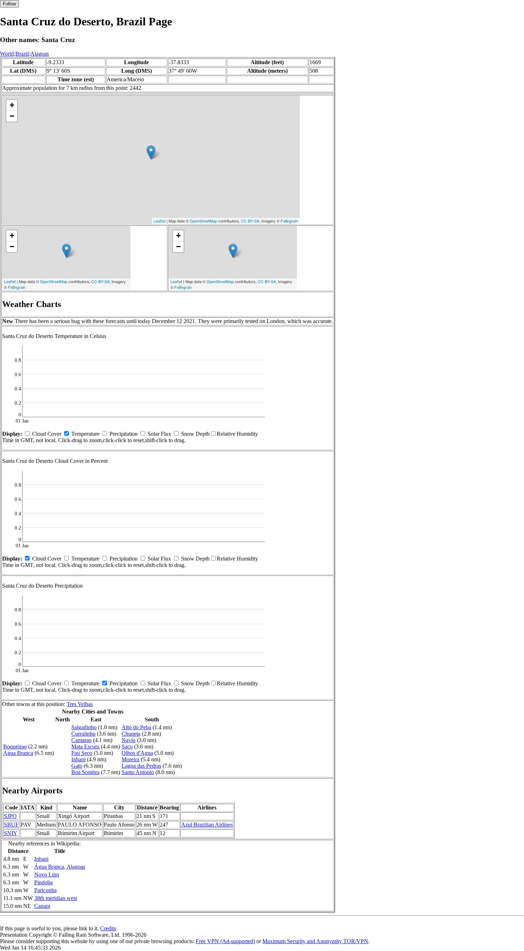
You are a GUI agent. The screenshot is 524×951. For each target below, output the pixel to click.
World (7, 54)
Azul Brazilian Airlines (207, 825)
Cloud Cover (46, 434)
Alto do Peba (136, 727)
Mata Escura (85, 746)
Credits (108, 928)
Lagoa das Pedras (141, 766)
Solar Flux (159, 434)
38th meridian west (55, 898)
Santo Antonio (138, 772)
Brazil (22, 54)
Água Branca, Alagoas (59, 867)
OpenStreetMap (203, 221)
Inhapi (78, 759)
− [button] (12, 116)
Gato (76, 766)
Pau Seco (81, 753)
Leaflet (159, 221)
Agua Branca (18, 753)
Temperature (85, 434)
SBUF (11, 825)
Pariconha (45, 890)
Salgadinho (84, 727)
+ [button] (12, 105)
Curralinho (83, 734)
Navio (128, 740)
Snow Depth (195, 434)
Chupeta (131, 734)
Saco (127, 746)
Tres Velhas (80, 704)
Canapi (42, 906)
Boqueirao (15, 746)
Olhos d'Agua (137, 753)
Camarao (81, 740)
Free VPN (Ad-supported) (225, 941)
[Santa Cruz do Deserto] (151, 152)
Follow (9, 3)
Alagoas (39, 54)
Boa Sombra (85, 772)
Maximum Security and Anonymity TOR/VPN (315, 941)
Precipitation (123, 434)
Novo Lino (46, 874)
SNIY (10, 833)
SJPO (10, 816)
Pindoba (43, 882)
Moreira (130, 759)
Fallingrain (289, 221)
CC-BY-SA (250, 221)
